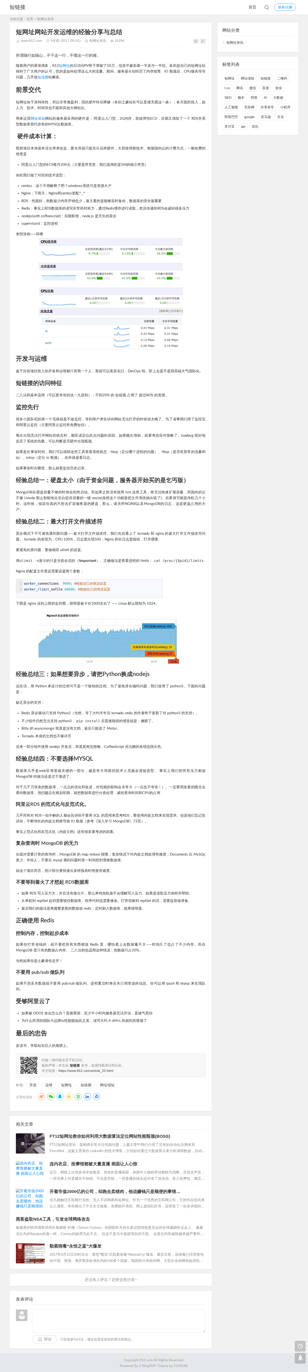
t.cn (227, 88)
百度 (265, 88)
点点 (96, 1096)
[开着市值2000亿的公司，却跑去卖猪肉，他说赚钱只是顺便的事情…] (30, 1199)
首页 (252, 7)
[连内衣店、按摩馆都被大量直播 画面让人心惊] (30, 1171)
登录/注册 (285, 7)
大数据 (278, 97)
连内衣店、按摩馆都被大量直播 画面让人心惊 (93, 1163)
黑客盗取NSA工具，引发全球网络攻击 (53, 1219)
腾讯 (239, 88)
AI (265, 97)
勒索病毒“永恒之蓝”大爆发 (76, 1246)
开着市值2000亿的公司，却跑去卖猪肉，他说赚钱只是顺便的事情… (115, 1191)
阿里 (254, 97)
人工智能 (231, 107)
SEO (228, 97)
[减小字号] (202, 41)
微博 (41, 1096)
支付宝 (230, 126)
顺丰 (241, 97)
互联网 (249, 107)
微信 (252, 88)
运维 (48, 1085)
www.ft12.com (31, 41)
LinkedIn (87, 1096)
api (243, 126)
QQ (60, 1096)
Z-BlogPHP (147, 1366)
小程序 (285, 107)
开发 (33, 1085)
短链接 (18, 7)
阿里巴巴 (231, 117)
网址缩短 (38, 118)
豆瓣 (78, 1096)
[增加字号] (196, 41)
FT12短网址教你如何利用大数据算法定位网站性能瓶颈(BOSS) (110, 1136)
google (249, 117)
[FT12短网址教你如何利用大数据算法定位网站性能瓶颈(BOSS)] (30, 1143)
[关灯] (300, 1346)
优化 (255, 126)
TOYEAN (180, 1366)
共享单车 (267, 107)
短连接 (43, 77)
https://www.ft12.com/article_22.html (85, 1071)
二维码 (282, 78)
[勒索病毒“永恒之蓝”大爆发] (30, 1253)
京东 (280, 117)
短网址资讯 (45, 19)
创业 (278, 88)
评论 (47, 1339)
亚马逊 (266, 117)
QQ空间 (69, 1096)
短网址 (64, 66)
